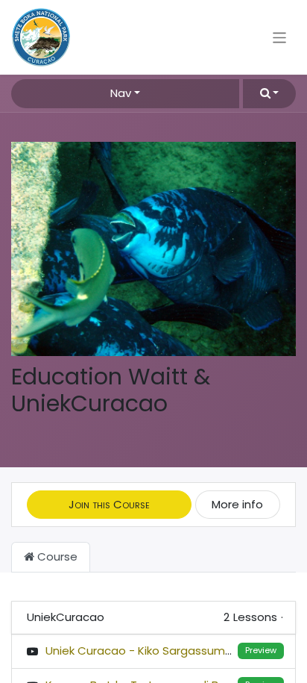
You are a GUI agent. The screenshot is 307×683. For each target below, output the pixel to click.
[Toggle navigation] (280, 37)
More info (237, 504)
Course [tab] (55, 556)
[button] (269, 93)
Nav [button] (120, 93)
